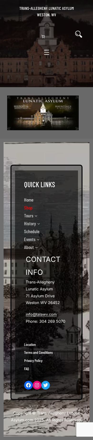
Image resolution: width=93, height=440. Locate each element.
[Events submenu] (38, 239)
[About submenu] (36, 247)
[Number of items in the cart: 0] (43, 36)
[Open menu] (46, 52)
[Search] (78, 34)
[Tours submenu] (36, 215)
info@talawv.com (41, 314)
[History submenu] (38, 223)
